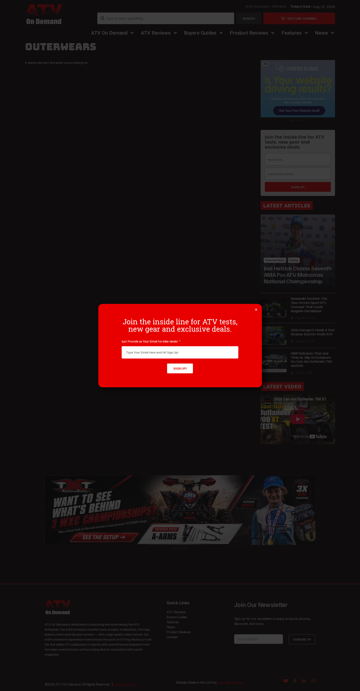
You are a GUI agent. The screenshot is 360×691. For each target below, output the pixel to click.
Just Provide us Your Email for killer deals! (150, 341)
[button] (256, 309)
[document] (180, 345)
